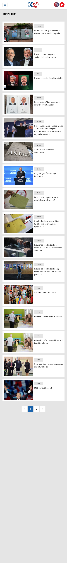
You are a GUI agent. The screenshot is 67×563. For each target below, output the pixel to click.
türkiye (39, 97)
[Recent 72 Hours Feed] (56, 4)
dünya (39, 288)
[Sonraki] (43, 409)
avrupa (39, 26)
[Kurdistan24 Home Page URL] (33, 5)
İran (38, 50)
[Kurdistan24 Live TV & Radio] (62, 4)
